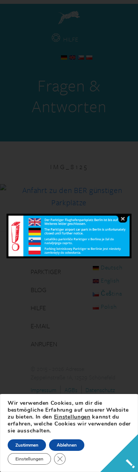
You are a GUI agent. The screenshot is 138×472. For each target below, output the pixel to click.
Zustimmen (26, 445)
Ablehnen (67, 445)
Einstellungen (72, 417)
